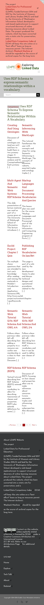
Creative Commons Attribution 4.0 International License (19, 538)
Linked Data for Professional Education (18, 8)
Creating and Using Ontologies (13, 128)
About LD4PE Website (14, 440)
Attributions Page (12, 544)
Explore (7, 569)
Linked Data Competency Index (20, 41)
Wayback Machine (22, 51)
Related (7, 586)
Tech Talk (8, 574)
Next (33, 425)
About (6, 580)
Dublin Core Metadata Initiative (29, 597)
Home (6, 563)
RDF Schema (29, 368)
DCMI (28, 534)
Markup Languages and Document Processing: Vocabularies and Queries (29, 190)
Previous (13, 425)
